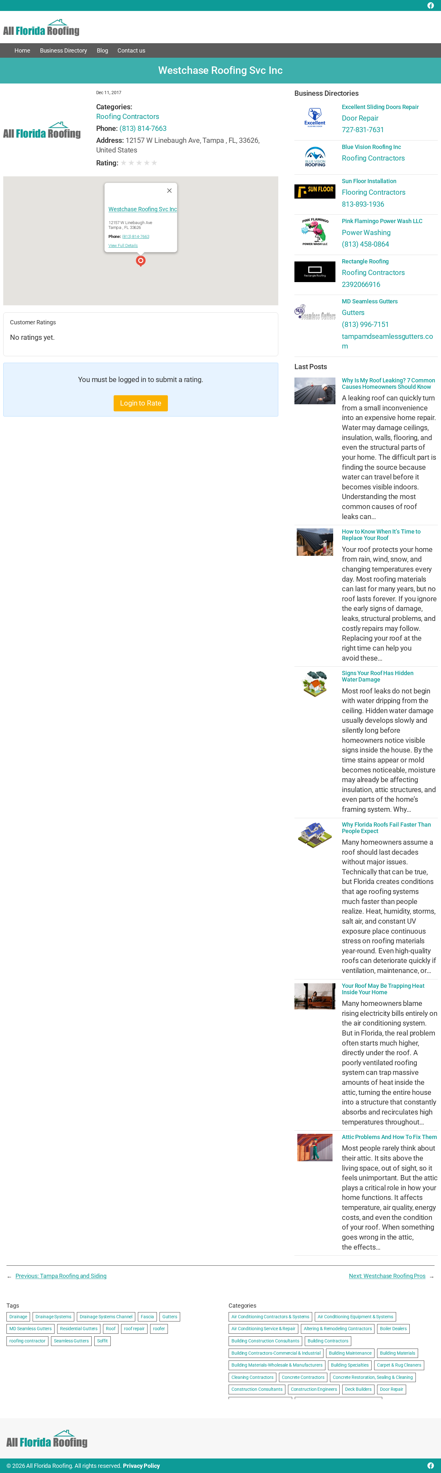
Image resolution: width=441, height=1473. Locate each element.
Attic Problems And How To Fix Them (389, 1137)
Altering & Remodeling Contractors (338, 1328)
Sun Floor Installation (369, 181)
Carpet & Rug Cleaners (399, 1365)
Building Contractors (328, 1340)
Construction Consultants (256, 1389)
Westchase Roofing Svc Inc (142, 209)
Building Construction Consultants (265, 1340)
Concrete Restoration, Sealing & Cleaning (373, 1377)
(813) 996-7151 (365, 324)
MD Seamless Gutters (370, 301)
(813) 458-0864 (365, 244)
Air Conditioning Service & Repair (263, 1328)
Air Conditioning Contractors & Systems (270, 1316)
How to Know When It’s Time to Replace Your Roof (381, 534)
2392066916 (361, 284)
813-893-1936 (363, 204)
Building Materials (397, 1353)
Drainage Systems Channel (106, 1316)
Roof (111, 1328)
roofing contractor (27, 1340)
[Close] (169, 190)
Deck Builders (358, 1389)
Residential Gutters (78, 1328)
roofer (159, 1328)
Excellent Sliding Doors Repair (380, 107)
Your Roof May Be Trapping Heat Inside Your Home (383, 989)
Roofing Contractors (127, 117)
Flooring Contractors (373, 192)
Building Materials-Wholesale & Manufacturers (277, 1365)
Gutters (353, 313)
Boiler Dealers (393, 1328)
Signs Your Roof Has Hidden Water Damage (377, 676)
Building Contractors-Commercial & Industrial (276, 1353)
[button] (141, 262)
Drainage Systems (53, 1316)
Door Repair (360, 118)
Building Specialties (350, 1365)
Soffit (102, 1340)
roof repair (134, 1328)
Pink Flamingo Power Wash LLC (382, 221)
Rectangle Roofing (365, 261)
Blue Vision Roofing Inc (371, 147)
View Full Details (123, 245)
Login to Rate (140, 403)
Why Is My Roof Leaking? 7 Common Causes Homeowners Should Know (388, 383)
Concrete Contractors (303, 1377)
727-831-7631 (363, 130)
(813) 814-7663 (143, 128)
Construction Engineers (314, 1389)
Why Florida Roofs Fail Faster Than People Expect (386, 827)
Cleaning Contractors (252, 1377)
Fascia (147, 1316)
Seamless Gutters (71, 1340)
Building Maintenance (350, 1353)
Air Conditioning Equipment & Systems (355, 1316)
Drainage (18, 1316)
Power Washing (366, 233)
